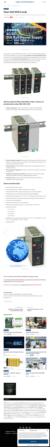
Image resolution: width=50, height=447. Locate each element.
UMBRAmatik (10, 416)
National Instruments (39, 410)
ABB (5, 403)
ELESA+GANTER (7, 405)
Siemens (19, 413)
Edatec (23, 404)
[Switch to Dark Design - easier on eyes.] (43, 2)
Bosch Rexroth (30, 402)
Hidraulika (25, 407)
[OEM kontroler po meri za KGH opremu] (14, 323)
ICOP (37, 407)
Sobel (27, 413)
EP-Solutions (24, 405)
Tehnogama (19, 415)
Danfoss (9, 404)
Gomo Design (16, 407)
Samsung (38, 412)
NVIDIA (8, 412)
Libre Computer (24, 408)
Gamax (12, 407)
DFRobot (12, 404)
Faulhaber (41, 405)
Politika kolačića (29, 444)
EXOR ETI (33, 405)
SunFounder (43, 413)
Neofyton (5, 412)
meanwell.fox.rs (7, 297)
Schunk (9, 413)
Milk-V (23, 410)
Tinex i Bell (32, 415)
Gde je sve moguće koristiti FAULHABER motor (35, 373)
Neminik (45, 410)
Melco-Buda (6, 410)
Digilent (15, 404)
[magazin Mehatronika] (25, 2)
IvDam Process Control (13, 408)
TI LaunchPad (28, 415)
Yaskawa (8, 418)
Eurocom (29, 405)
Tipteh (35, 415)
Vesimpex (32, 416)
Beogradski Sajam (23, 402)
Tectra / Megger (7, 415)
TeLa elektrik (23, 415)
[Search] (45, 2)
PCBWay (17, 412)
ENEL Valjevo (19, 405)
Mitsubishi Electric (27, 410)
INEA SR (41, 407)
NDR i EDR (20, 53)
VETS (35, 416)
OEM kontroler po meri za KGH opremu (13, 332)
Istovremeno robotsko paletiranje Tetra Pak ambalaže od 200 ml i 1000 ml (36, 352)
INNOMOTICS (6, 408)
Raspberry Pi (26, 412)
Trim (41, 415)
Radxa (23, 412)
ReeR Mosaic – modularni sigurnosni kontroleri (12, 373)
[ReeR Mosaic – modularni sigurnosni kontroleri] (14, 363)
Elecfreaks (29, 404)
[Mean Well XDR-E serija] (25, 34)
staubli (33, 413)
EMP (11, 405)
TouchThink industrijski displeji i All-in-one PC (14, 352)
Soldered (30, 413)
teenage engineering (14, 415)
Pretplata (8, 433)
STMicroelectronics (37, 413)
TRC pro (39, 415)
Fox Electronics (7, 407)
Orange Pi (14, 412)
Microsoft (14, 410)
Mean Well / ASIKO (7, 301)
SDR (17, 53)
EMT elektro (14, 405)
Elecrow (33, 404)
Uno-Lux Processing (20, 417)
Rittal (35, 412)
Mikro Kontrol (19, 410)
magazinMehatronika (31, 408)
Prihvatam (33, 441)
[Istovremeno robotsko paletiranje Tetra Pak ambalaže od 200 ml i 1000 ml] (36, 342)
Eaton (20, 404)
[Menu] (5, 2)
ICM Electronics (33, 407)
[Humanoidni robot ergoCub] (36, 323)
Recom (31, 412)
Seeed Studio (14, 413)
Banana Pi (17, 402)
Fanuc (37, 405)
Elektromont (43, 404)
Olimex (11, 412)
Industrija (6, 8)
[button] (47, 430)
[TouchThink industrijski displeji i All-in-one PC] (14, 342)
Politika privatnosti (36, 444)
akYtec (7, 402)
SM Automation (23, 413)
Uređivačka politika (10, 431)
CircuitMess (5, 404)
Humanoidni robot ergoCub (32, 332)
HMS (28, 407)
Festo (44, 405)
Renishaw (33, 412)
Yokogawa (11, 418)
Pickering (20, 412)
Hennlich (21, 407)
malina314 (35, 408)
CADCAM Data (35, 402)
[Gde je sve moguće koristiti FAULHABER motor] (36, 363)
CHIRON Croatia (40, 402)
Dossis (18, 404)
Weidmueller (40, 416)
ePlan (27, 405)
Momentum (33, 410)
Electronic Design (38, 404)
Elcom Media (26, 404)
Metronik (9, 410)
